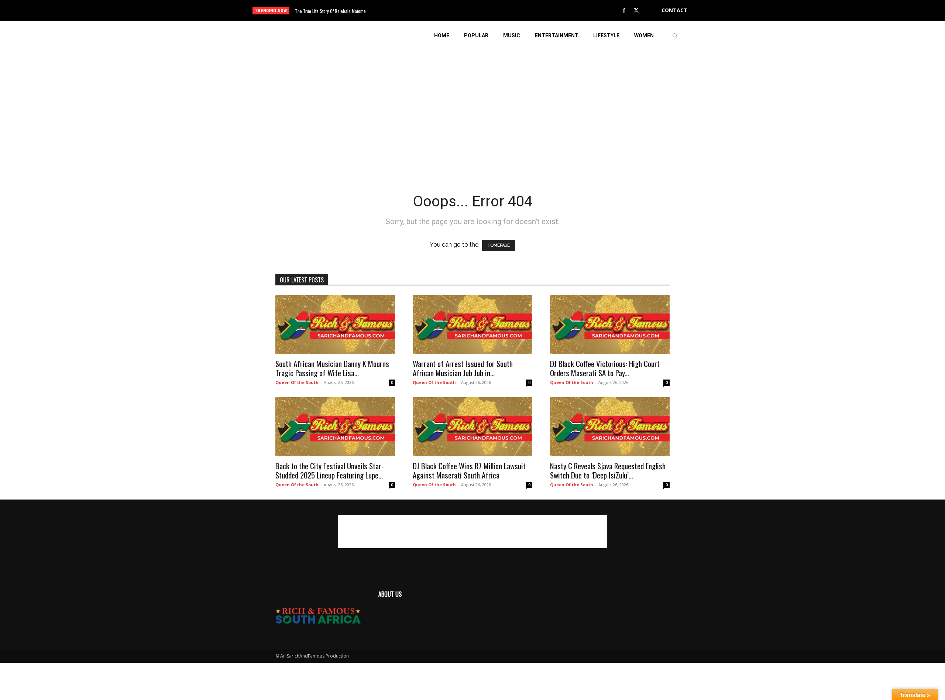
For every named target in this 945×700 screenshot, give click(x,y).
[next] (497, 10)
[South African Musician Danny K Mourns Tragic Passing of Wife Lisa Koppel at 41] (335, 324)
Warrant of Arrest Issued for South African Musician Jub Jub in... (463, 368)
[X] (636, 11)
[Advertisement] (472, 102)
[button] (675, 35)
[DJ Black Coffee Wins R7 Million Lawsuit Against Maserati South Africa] (472, 426)
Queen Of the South (297, 382)
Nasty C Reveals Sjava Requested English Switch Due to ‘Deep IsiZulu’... (608, 470)
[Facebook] (624, 11)
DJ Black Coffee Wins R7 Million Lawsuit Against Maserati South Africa (469, 470)
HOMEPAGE (499, 245)
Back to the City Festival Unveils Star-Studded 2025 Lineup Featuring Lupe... (329, 470)
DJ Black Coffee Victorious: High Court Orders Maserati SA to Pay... (605, 368)
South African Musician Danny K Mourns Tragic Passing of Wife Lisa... (332, 368)
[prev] (485, 10)
